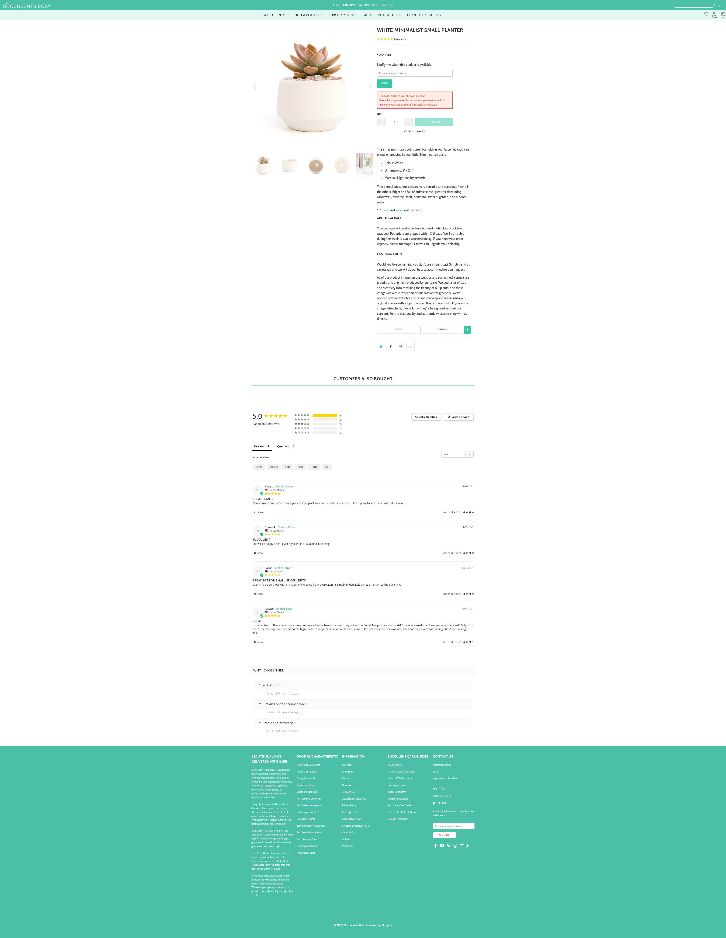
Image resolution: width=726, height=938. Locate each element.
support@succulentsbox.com (447, 778)
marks (274, 467)
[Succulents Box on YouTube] (442, 846)
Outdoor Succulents (307, 791)
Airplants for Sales (306, 852)
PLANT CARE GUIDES (424, 15)
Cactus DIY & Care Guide (400, 778)
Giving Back (348, 771)
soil (327, 467)
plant (258, 467)
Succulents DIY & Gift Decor (402, 812)
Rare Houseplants (306, 818)
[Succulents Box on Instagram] (455, 846)
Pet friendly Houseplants (309, 832)
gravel (399, 210)
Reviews (346, 784)
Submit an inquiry (442, 764)
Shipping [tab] (398, 329)
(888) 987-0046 (442, 795)
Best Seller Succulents (308, 764)
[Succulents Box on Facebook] (436, 846)
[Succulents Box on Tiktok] (467, 846)
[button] (415, 131)
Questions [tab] (283, 446)
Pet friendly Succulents (309, 798)
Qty (379, 113)
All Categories (395, 764)
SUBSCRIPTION (341, 15)
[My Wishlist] (706, 14)
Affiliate (346, 839)
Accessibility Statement (354, 798)
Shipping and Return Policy (356, 825)
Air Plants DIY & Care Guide (401, 771)
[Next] (369, 87)
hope (314, 467)
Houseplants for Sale (307, 845)
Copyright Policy (350, 812)
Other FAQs (348, 832)
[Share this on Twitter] (381, 346)
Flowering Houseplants (308, 812)
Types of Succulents (398, 818)
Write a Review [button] (461, 417)
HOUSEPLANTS (307, 15)
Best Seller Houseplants (309, 805)
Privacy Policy (349, 805)
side (287, 467)
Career (345, 778)
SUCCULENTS (274, 15)
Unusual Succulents (307, 771)
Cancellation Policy (352, 818)
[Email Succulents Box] (462, 846)
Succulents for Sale (307, 839)
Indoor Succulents (306, 784)
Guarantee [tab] (442, 329)
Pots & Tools (390, 15)
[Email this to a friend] (410, 346)
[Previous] (255, 87)
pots (300, 467)
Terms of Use (349, 791)
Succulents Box (354, 925)
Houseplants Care (397, 784)
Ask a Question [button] (428, 417)
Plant (385, 210)
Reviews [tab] (259, 446)
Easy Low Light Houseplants (311, 825)
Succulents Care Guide (399, 805)
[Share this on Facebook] (391, 346)
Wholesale (347, 845)
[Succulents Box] (27, 5)
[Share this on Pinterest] (401, 346)
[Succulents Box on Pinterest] (449, 846)
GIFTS (367, 15)
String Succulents (306, 778)
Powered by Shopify (379, 925)
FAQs (435, 771)
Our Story (347, 764)
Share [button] (260, 512)
